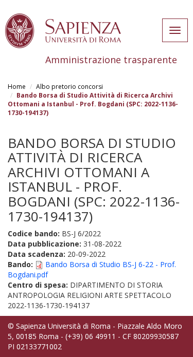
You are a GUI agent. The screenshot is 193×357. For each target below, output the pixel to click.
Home (17, 86)
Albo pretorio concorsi (69, 86)
